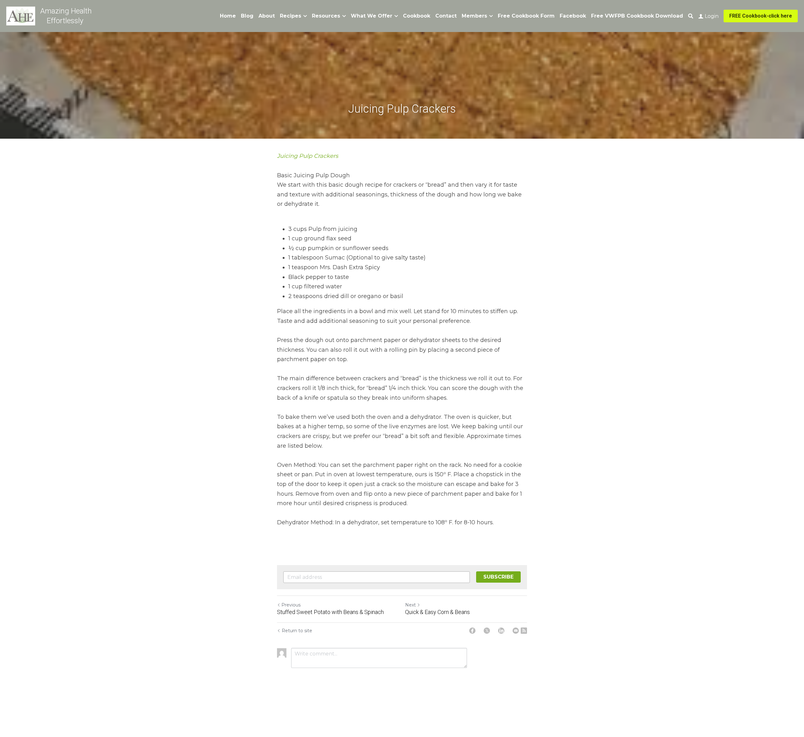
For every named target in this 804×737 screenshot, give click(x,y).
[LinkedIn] (501, 631)
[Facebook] (472, 631)
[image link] (20, 15)
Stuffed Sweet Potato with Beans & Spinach (330, 612)
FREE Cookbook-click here (760, 16)
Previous (291, 605)
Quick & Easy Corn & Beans (437, 612)
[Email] (516, 631)
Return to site (297, 630)
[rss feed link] (524, 631)
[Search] (690, 16)
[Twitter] (487, 631)
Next (410, 605)
